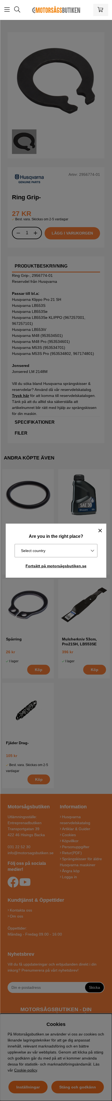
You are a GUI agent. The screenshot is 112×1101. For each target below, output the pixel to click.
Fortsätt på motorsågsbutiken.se (56, 566)
